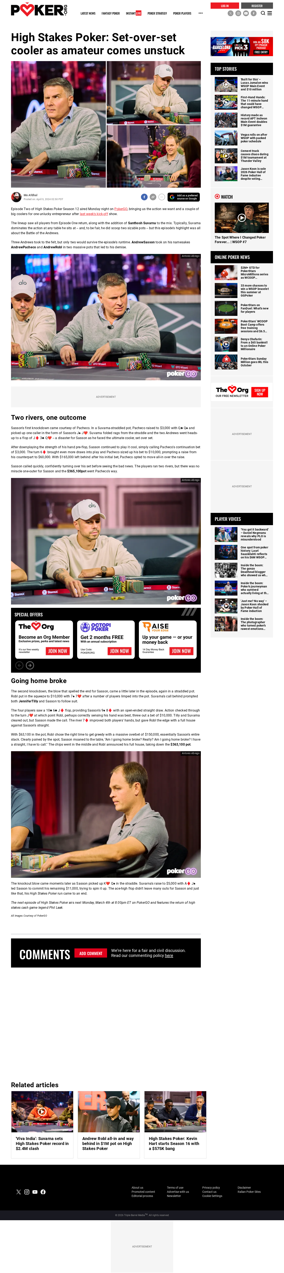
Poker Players (182, 13)
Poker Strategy (157, 13)
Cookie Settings (212, 1196)
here (169, 955)
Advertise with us (178, 1191)
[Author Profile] (16, 197)
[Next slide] (30, 665)
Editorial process (142, 1196)
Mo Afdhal (30, 195)
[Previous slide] (19, 665)
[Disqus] (106, 1024)
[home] (39, 9)
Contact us (209, 1191)
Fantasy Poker (111, 13)
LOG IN (225, 5)
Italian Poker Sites (249, 1191)
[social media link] (230, 13)
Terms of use (175, 1187)
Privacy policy (211, 1187)
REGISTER (257, 5)
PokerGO (120, 209)
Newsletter (174, 1196)
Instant (133, 13)
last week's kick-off (94, 214)
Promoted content (143, 1191)
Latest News (88, 13)
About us (137, 1187)
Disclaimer (244, 1187)
